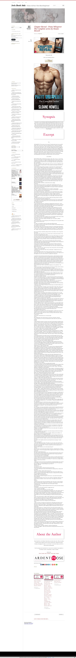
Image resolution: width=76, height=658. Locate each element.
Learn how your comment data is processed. (28, 623)
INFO (22, 2)
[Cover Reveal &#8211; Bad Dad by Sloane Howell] (58, 577)
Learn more (49, 657)
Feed (14, 214)
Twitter (40, 553)
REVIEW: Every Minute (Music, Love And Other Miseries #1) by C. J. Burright (16, 137)
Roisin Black (14, 170)
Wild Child (13, 194)
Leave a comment (61, 33)
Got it (53, 657)
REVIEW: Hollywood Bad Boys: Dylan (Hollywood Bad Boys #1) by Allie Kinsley (16, 120)
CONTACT (18, 2)
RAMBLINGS (40, 33)
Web (45, 553)
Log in (13, 206)
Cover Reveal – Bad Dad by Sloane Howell (58, 581)
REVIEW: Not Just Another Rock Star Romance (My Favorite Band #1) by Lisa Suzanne (16, 93)
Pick (12, 186)
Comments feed (14, 209)
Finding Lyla (13, 182)
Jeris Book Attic (18, 5)
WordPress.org (14, 211)
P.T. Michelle (14, 178)
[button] (41, 564)
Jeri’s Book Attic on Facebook (15, 43)
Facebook (43, 553)
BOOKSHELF (14, 2)
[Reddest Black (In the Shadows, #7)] (20, 180)
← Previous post (37, 614)
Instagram (57, 553)
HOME (26, 2)
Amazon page (53, 553)
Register (13, 204)
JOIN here (13, 39)
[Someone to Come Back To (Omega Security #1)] (20, 172)
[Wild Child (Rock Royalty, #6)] (20, 197)
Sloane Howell (30, 41)
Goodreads (48, 553)
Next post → (61, 614)
